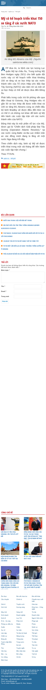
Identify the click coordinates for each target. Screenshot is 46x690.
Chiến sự (4, 636)
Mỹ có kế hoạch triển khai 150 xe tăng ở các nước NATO (21, 20)
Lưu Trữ (19, 618)
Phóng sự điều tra (7, 624)
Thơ (2, 648)
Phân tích (19, 621)
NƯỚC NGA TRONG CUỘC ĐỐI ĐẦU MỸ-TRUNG (17, 220)
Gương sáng (20, 607)
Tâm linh (34, 645)
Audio (3, 627)
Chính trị (19, 599)
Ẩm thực (4, 596)
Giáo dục (35, 604)
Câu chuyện (5, 599)
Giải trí (3, 604)
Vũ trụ (34, 657)
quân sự (6, 158)
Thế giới (17, 11)
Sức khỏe (35, 630)
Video (18, 627)
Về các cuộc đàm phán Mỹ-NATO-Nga (33, 557)
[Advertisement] (23, 195)
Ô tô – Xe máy (6, 621)
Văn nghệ (35, 651)
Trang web (5, 296)
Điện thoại (4, 660)
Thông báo (19, 639)
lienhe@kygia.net (11, 681)
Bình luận (5, 270)
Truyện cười (20, 604)
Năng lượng (20, 636)
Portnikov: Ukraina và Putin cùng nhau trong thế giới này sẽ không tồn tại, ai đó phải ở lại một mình (33, 585)
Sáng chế (19, 612)
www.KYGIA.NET (23, 676)
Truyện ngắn (20, 648)
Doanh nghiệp (20, 615)
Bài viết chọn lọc (21, 596)
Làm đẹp (4, 633)
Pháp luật (35, 621)
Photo (34, 624)
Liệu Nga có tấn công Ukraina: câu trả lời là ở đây (9, 534)
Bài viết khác (36, 596)
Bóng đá (3, 639)
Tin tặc (34, 612)
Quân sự (11, 11)
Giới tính (4, 607)
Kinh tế (3, 618)
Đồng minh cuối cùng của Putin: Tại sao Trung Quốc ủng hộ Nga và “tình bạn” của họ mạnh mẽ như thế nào (33, 536)
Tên (3, 286)
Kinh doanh (4, 615)
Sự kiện (19, 630)
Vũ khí (18, 657)
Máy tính (4, 612)
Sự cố (3, 630)
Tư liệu (34, 642)
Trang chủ (4, 11)
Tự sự (34, 648)
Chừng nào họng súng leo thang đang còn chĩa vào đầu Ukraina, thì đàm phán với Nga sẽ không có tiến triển (10, 585)
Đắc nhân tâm (20, 651)
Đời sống (19, 654)
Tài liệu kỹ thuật (21, 633)
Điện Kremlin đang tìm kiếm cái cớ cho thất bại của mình (9, 558)
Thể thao (35, 636)
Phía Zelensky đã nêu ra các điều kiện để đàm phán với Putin (24, 254)
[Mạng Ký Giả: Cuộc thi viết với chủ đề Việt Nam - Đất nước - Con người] (23, 166)
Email (3, 291)
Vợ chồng (4, 657)
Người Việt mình (37, 618)
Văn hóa (3, 651)
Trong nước (20, 642)
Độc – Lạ (4, 654)
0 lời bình (6, 28)
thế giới (13, 158)
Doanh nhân (36, 615)
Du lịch (18, 645)
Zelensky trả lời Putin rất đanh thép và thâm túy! (21, 241)
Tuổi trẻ (34, 654)
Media (18, 624)
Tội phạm (35, 639)
